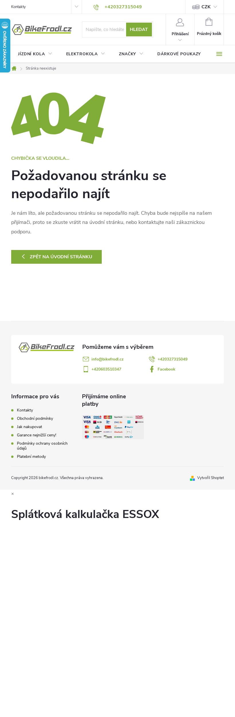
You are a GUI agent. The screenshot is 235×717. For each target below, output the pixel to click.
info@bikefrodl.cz (107, 359)
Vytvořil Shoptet (210, 477)
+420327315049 (172, 359)
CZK (206, 7)
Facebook (166, 369)
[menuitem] (35, 54)
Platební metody (31, 456)
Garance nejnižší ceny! (36, 435)
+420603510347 (106, 369)
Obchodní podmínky (35, 418)
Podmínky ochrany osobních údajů (42, 446)
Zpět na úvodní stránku (61, 257)
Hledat (139, 29)
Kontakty (18, 6)
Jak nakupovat (29, 427)
